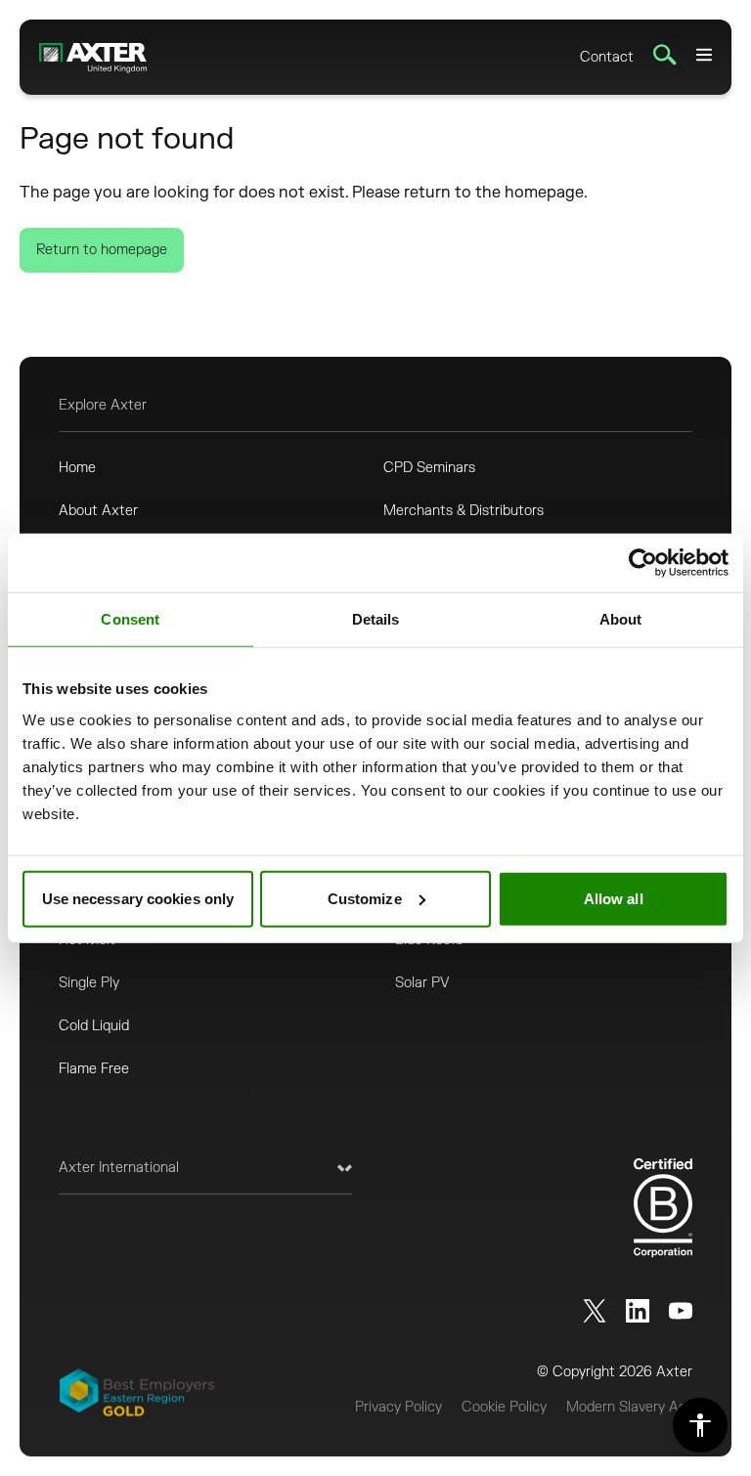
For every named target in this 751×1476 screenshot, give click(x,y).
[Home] (93, 57)
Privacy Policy (398, 1407)
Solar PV (422, 983)
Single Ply (89, 983)
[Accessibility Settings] (700, 1425)
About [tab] (620, 619)
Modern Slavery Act (629, 1407)
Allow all (613, 898)
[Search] (665, 54)
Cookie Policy (504, 1407)
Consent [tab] (130, 619)
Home (77, 467)
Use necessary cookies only (138, 898)
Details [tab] (376, 619)
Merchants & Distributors (463, 510)
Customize (365, 898)
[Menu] (704, 55)
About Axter (98, 510)
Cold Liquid (94, 1026)
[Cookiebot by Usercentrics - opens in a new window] (643, 563)
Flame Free (94, 1069)
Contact (607, 57)
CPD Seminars (429, 467)
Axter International (119, 1167)
